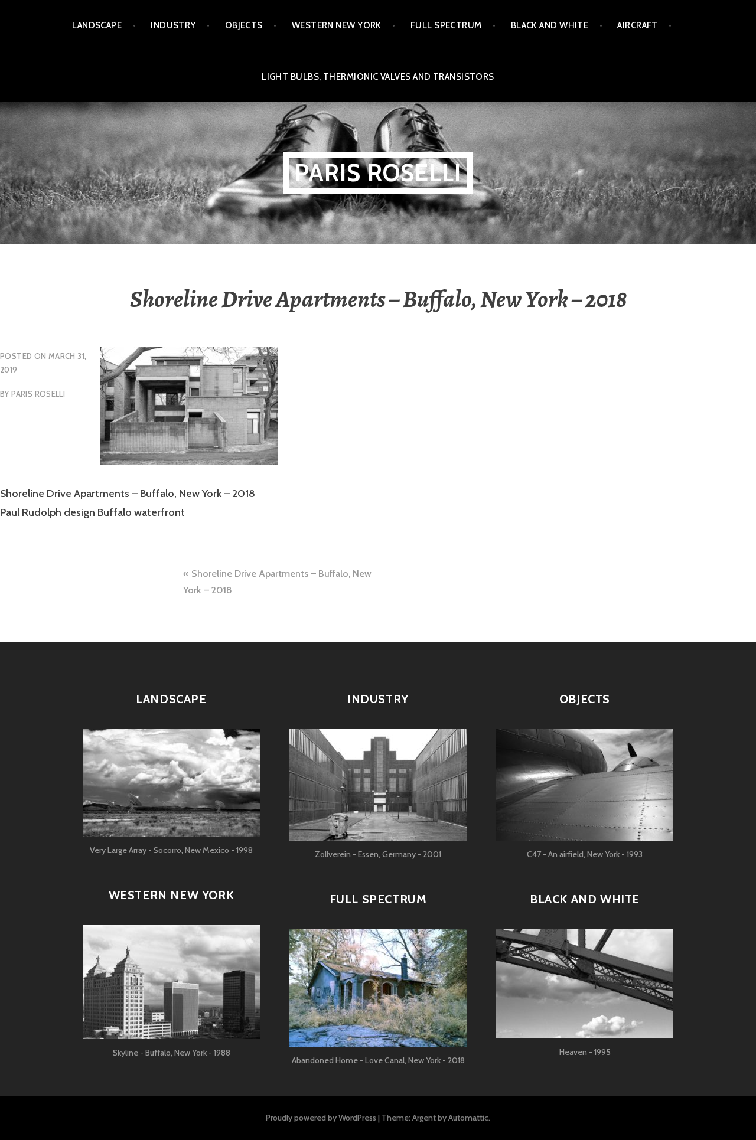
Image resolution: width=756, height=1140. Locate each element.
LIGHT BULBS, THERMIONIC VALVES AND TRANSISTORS (378, 76)
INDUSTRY (173, 25)
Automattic (468, 1117)
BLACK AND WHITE (550, 25)
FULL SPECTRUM (446, 25)
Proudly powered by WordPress (321, 1117)
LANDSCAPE (97, 25)
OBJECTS (244, 25)
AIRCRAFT (637, 25)
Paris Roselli (378, 172)
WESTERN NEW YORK (337, 25)
